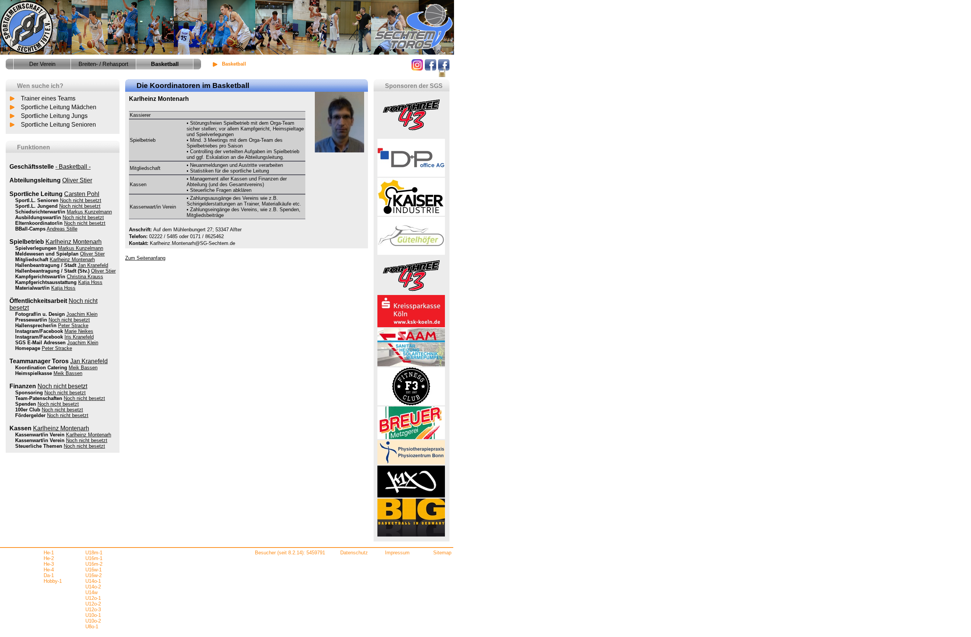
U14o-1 (93, 581)
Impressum (397, 552)
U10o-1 (93, 615)
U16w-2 (93, 575)
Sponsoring (29, 392)
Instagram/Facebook (39, 331)
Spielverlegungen (36, 248)
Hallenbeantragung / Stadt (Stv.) (52, 271)
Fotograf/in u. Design (40, 314)
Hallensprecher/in (36, 325)
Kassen (20, 428)
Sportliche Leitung (36, 194)
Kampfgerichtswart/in (40, 276)
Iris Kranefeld (79, 337)
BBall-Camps (30, 229)
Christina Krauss (85, 276)
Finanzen (22, 386)
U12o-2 (93, 604)
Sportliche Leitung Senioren (58, 124)
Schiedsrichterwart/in (40, 212)
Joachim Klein (81, 314)
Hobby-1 (53, 581)
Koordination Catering (41, 367)
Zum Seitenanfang (145, 258)
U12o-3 (93, 609)
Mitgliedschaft (31, 259)
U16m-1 (93, 558)
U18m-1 (93, 552)
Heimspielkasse (33, 373)
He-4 (49, 570)
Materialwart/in (32, 288)
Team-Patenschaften (38, 398)
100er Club (27, 410)
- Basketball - (73, 166)
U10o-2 (93, 621)
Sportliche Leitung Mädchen (58, 107)
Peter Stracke (73, 325)
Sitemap (442, 552)
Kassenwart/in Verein (39, 435)
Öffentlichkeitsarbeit (38, 301)
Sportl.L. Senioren (36, 200)
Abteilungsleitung (35, 180)
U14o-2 (93, 587)
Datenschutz (354, 552)
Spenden (25, 404)
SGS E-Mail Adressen (40, 342)
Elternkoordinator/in (39, 223)
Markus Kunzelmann (89, 212)
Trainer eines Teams (48, 98)
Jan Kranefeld (93, 265)
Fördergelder (30, 415)
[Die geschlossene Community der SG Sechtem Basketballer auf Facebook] (443, 76)
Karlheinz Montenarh (74, 241)
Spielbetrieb (26, 241)
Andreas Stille (62, 229)
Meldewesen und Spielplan (47, 254)
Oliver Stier (77, 180)
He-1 (49, 552)
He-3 (49, 564)
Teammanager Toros (39, 361)
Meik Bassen (83, 367)
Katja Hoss (90, 282)
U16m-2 (93, 564)
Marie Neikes (78, 331)
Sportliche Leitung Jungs (54, 116)
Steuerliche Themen (38, 446)
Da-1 (49, 575)
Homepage (27, 348)
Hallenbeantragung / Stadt (45, 265)
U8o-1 (91, 626)
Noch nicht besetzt (80, 200)
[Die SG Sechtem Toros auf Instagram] (417, 68)
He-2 (49, 558)
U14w (91, 592)
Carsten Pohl (81, 194)
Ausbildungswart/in (38, 217)
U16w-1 (93, 570)
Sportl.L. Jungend (36, 206)
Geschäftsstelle (31, 166)
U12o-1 (93, 598)
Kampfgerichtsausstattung (46, 282)
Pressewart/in (31, 320)
